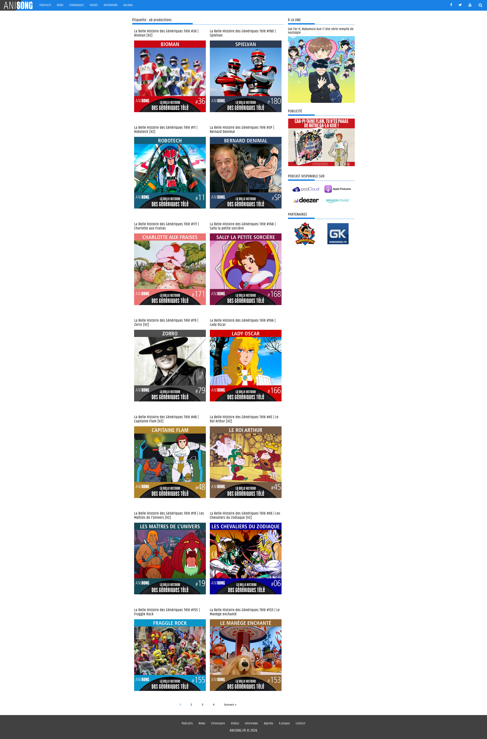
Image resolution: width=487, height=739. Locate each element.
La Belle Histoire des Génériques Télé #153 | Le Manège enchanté (245, 612)
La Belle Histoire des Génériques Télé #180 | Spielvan (243, 33)
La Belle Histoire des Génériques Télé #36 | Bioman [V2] (166, 33)
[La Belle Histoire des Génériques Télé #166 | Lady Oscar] (246, 365)
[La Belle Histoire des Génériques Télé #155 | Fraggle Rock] (170, 655)
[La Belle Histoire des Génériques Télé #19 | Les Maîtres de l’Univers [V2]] (170, 558)
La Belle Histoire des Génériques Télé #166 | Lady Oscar (243, 323)
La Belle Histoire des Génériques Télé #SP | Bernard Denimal (242, 130)
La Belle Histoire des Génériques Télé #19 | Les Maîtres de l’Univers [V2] (169, 516)
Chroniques (76, 5)
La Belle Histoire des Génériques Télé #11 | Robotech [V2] (165, 130)
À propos (284, 723)
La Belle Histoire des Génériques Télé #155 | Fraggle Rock (167, 612)
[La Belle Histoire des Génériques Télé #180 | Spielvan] (246, 76)
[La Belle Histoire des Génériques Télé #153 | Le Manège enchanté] (246, 655)
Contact (301, 723)
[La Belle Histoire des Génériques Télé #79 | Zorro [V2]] (170, 365)
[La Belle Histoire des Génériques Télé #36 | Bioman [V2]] (170, 76)
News (60, 5)
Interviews (111, 5)
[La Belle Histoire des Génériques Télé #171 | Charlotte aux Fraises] (170, 269)
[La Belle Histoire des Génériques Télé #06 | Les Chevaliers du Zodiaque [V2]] (246, 558)
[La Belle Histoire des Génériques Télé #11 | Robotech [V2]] (170, 173)
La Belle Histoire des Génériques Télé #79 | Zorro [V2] (166, 323)
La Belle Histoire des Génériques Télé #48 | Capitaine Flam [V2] (166, 419)
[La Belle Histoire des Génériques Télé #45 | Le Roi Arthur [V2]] (246, 462)
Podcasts (45, 5)
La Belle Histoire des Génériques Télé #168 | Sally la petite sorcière (243, 226)
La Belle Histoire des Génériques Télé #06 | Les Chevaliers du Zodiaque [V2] (245, 516)
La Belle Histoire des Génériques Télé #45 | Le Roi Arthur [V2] (244, 419)
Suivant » (230, 704)
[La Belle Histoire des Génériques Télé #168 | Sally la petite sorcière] (246, 269)
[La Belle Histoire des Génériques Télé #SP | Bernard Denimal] (246, 173)
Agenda (128, 5)
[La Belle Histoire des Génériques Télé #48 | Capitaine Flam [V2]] (170, 462)
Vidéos (94, 5)
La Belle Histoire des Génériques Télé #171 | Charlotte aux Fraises (166, 226)
